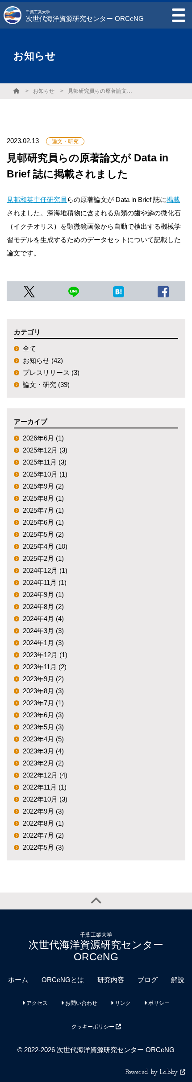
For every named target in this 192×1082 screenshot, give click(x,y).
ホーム (18, 979)
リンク (122, 1003)
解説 (177, 979)
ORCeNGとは (63, 979)
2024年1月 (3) (43, 642)
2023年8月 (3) (43, 691)
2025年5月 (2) (43, 534)
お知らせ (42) (43, 360)
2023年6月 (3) (43, 715)
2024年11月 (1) (45, 582)
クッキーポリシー (93, 1027)
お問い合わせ (80, 1003)
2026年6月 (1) (43, 438)
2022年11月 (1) (45, 787)
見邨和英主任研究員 (37, 199)
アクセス (36, 1003)
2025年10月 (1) (45, 474)
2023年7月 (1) (43, 703)
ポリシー (158, 1003)
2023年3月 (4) (43, 751)
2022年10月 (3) (45, 799)
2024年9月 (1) (43, 594)
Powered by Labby (152, 1072)
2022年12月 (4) (45, 775)
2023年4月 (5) (43, 739)
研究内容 (110, 979)
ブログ (148, 979)
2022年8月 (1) (43, 823)
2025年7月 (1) (43, 510)
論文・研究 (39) (46, 384)
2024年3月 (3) (43, 630)
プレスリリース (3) (51, 372)
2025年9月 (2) (43, 486)
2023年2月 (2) (43, 763)
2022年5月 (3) (43, 847)
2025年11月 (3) (45, 462)
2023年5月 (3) (43, 727)
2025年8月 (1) (43, 498)
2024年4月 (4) (43, 618)
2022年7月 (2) (43, 835)
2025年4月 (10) (45, 546)
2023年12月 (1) (45, 654)
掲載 (173, 199)
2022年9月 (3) (43, 811)
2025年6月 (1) (43, 522)
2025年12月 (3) (45, 450)
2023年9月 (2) (43, 679)
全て (29, 348)
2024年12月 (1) (45, 570)
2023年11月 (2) (45, 667)
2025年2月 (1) (43, 558)
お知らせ (43, 91)
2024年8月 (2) (43, 606)
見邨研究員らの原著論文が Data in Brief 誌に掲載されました (101, 91)
